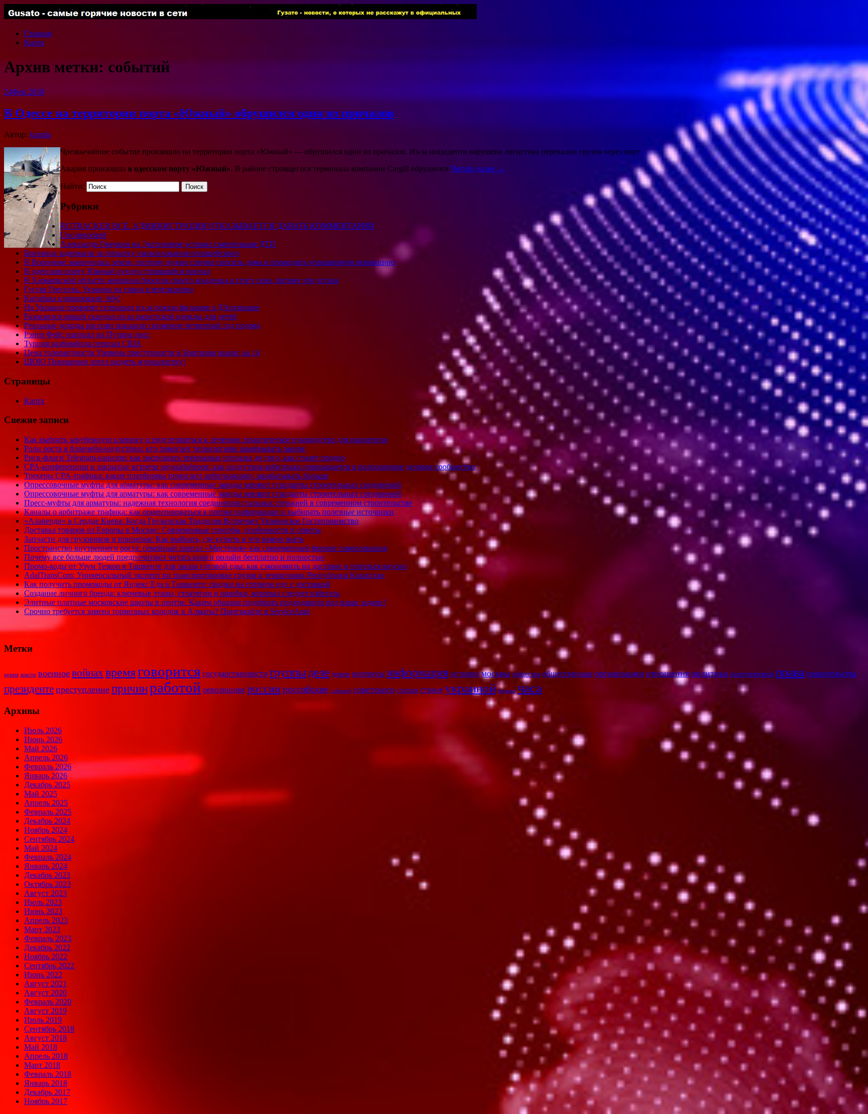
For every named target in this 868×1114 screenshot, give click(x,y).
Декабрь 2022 (47, 947)
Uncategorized (83, 235)
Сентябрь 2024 (49, 839)
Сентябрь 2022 (49, 965)
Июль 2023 (43, 902)
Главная (37, 33)
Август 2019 (45, 1010)
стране (431, 689)
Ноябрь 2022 (45, 956)
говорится (169, 671)
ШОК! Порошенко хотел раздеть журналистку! (104, 361)
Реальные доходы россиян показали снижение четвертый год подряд (142, 325)
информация (418, 672)
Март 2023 (42, 929)
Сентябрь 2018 (49, 1029)
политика (709, 673)
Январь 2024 (45, 866)
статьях (407, 690)
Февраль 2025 (47, 811)
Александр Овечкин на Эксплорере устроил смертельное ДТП (168, 244)
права (790, 672)
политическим (752, 674)
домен (341, 674)
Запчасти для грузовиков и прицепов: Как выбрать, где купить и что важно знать (163, 539)
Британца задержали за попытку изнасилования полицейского (131, 253)
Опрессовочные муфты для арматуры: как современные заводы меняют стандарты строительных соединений (212, 484)
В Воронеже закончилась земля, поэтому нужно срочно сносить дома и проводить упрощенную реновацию (209, 262)
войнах (87, 672)
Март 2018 (42, 1065)
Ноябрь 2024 (45, 830)
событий (341, 690)
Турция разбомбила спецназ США (83, 343)
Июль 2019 (43, 1020)
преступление (83, 689)
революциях (224, 689)
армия (11, 674)
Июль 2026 (43, 730)
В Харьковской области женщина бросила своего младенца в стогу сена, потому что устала (181, 280)
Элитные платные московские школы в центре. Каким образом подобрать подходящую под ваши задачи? (205, 602)
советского (374, 689)
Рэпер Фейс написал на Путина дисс (87, 334)
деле (319, 672)
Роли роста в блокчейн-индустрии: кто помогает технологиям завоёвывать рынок (164, 448)
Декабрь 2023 (47, 875)
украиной (470, 688)
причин (130, 688)
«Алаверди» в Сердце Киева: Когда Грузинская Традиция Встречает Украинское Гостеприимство (191, 521)
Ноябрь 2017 (45, 1101)
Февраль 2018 (47, 1074)
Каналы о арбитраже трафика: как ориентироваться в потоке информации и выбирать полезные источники (209, 512)
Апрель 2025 (46, 802)
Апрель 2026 (46, 757)
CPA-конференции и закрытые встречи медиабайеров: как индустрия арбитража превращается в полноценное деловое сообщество (249, 466)
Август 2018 (45, 1038)
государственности (235, 673)
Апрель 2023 (46, 920)
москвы (495, 673)
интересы (368, 673)
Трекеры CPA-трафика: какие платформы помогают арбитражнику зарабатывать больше (176, 475)
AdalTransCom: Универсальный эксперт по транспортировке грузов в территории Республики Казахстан (204, 575)
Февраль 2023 (47, 938)
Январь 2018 (45, 1083)
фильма (506, 690)
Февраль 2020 (47, 1001)
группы (288, 672)
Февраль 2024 (47, 857)
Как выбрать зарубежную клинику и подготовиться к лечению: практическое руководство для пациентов (205, 439)
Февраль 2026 (47, 766)
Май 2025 (40, 793)
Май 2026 (40, 748)
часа (529, 688)
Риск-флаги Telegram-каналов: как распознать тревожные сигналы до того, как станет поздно (184, 457)
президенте (29, 688)
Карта (34, 42)
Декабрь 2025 (47, 784)
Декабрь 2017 (47, 1092)
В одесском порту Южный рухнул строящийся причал (117, 271)
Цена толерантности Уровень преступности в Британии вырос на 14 (142, 352)
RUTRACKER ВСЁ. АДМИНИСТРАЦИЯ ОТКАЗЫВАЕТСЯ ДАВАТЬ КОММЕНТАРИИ (217, 226)
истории (465, 673)
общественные (567, 673)
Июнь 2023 (43, 911)
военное (54, 673)
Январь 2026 (45, 775)
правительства (831, 673)
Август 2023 (45, 893)
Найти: (72, 186)
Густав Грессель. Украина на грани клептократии (108, 289)
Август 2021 (45, 983)
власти (28, 674)
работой (175, 687)
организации (619, 673)
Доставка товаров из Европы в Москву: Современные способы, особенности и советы (172, 530)
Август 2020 (45, 992)
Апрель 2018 (46, 1056)
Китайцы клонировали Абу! (72, 298)
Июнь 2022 (43, 974)
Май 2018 (40, 1047)
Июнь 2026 (43, 739)
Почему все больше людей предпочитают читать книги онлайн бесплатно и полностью (174, 557)
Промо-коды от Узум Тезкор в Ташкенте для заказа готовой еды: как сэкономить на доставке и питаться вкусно (215, 566)
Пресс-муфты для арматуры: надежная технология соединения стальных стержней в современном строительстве (218, 502)
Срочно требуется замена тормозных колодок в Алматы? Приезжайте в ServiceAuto (167, 611)
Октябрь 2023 (47, 884)
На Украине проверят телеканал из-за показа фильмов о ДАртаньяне (142, 307)
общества (526, 674)
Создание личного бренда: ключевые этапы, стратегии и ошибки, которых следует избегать (182, 593)
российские (306, 689)
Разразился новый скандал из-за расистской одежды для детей (130, 316)
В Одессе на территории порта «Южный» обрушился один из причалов (199, 113)
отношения (667, 673)
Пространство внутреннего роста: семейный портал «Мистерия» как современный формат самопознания (205, 548)
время (120, 672)
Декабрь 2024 (47, 821)
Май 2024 (40, 848)
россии (264, 689)
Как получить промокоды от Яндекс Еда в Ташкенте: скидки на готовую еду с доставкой (177, 584)
